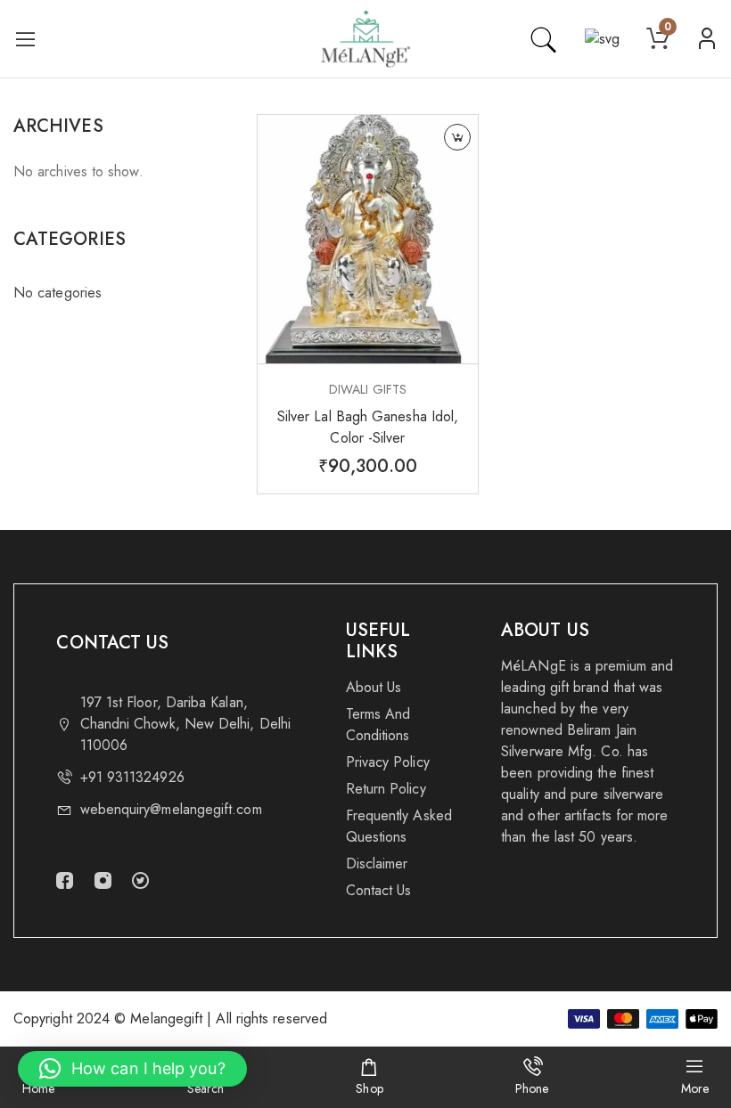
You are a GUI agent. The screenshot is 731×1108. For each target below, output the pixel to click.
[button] (132, 1069)
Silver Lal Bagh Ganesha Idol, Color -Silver (367, 427)
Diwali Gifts (368, 389)
